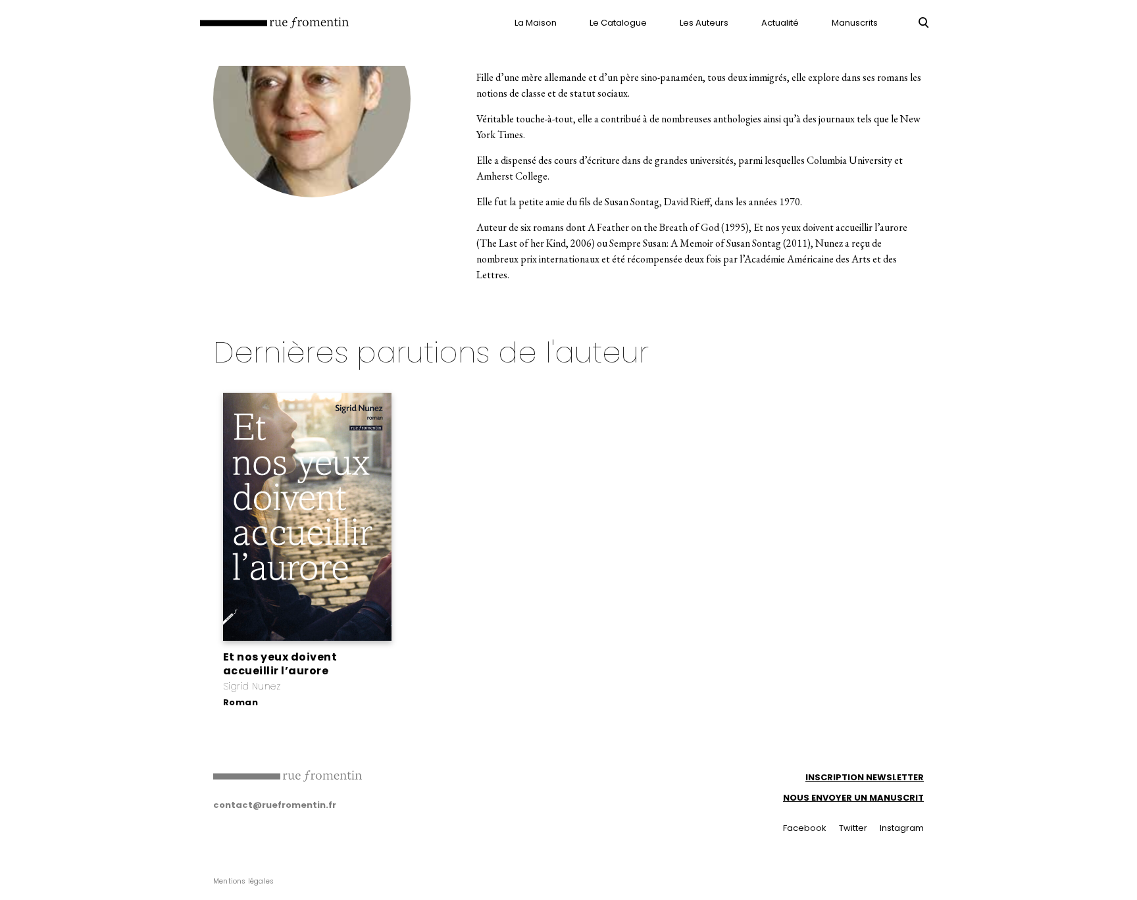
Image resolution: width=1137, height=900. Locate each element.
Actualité (780, 22)
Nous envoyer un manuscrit (853, 797)
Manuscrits (855, 22)
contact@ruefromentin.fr (274, 805)
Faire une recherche (924, 22)
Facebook (804, 828)
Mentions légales (243, 881)
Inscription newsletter (864, 777)
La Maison (536, 22)
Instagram (902, 828)
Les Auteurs (704, 22)
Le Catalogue (618, 22)
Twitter (853, 828)
